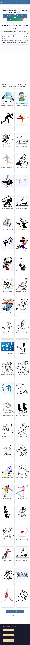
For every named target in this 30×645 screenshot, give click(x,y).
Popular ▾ (22, 2)
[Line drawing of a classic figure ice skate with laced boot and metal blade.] (22, 139)
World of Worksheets (8, 640)
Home (2, 6)
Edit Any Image (8, 15)
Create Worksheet (21, 15)
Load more (15, 611)
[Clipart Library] (2, 2)
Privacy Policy (8, 635)
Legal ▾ (26, 2)
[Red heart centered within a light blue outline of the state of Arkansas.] (22, 532)
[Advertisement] (15, 67)
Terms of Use (8, 630)
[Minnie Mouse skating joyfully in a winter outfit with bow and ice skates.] (22, 513)
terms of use (24, 42)
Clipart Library (5, 626)
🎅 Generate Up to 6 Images (15, 19)
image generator (8, 40)
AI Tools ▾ (16, 2)
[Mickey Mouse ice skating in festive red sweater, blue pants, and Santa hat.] (22, 244)
